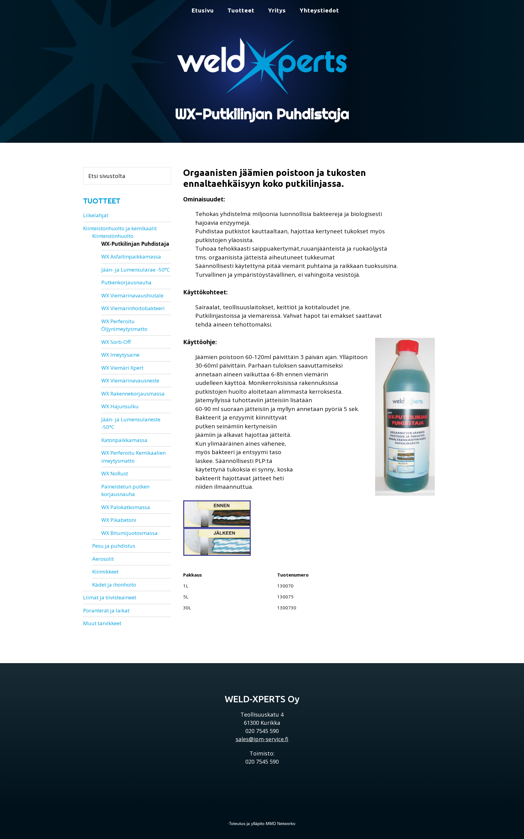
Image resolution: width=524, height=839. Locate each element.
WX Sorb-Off (116, 341)
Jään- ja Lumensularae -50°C (135, 269)
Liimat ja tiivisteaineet (109, 597)
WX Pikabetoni (118, 519)
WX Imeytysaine (120, 354)
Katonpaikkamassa (124, 440)
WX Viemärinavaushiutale (132, 295)
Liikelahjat (95, 215)
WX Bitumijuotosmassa (129, 532)
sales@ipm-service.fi (262, 739)
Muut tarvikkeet (102, 623)
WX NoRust (114, 473)
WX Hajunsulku (120, 406)
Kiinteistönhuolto (112, 235)
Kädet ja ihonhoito (114, 584)
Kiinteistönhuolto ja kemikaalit (120, 228)
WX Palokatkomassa (125, 507)
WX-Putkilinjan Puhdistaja (135, 243)
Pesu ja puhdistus (113, 545)
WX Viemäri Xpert (122, 367)
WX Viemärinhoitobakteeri (133, 308)
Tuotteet (101, 201)
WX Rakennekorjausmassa (133, 393)
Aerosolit (103, 558)
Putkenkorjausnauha (126, 282)
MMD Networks (280, 823)
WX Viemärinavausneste (130, 380)
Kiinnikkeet (105, 571)
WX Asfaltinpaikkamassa (131, 256)
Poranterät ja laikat (106, 610)
